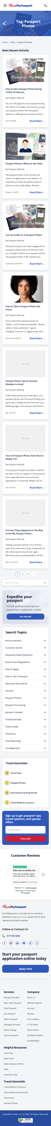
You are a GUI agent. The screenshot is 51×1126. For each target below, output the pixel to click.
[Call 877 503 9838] (46, 5)
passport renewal (13, 712)
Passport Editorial (16, 97)
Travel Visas (9, 1098)
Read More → (37, 120)
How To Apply (11, 669)
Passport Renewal (11, 997)
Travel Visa (10, 733)
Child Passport (10, 1008)
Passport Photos (13, 697)
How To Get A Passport (16, 676)
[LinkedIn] (17, 943)
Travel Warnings (13, 740)
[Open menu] (5, 5)
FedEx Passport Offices (14, 1064)
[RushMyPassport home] (25, 5)
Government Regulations (17, 662)
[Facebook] (4, 943)
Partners (9, 690)
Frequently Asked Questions (19, 654)
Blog (13, 42)
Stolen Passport (10, 1019)
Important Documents (16, 683)
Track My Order (10, 1074)
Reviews (30, 1013)
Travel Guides (11, 726)
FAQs (6, 1069)
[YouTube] (24, 943)
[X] (37, 943)
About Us (31, 997)
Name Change (10, 1030)
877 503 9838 (12, 935)
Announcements (13, 640)
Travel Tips (8, 1053)
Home (5, 42)
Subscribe (25, 838)
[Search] (45, 582)
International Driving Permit (16, 1092)
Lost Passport (9, 1013)
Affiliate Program (34, 1003)
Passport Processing (15, 705)
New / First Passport (12, 1003)
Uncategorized (12, 748)
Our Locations (33, 1019)
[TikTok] (30, 943)
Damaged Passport (12, 1024)
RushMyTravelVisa (35, 1035)
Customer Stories (13, 647)
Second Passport (11, 1035)
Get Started (25, 616)
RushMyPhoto (33, 1040)
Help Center (9, 1058)
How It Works (33, 1030)
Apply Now (25, 968)
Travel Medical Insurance (15, 1087)
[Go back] (4, 23)
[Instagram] (11, 943)
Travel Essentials (13, 719)
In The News (32, 1024)
